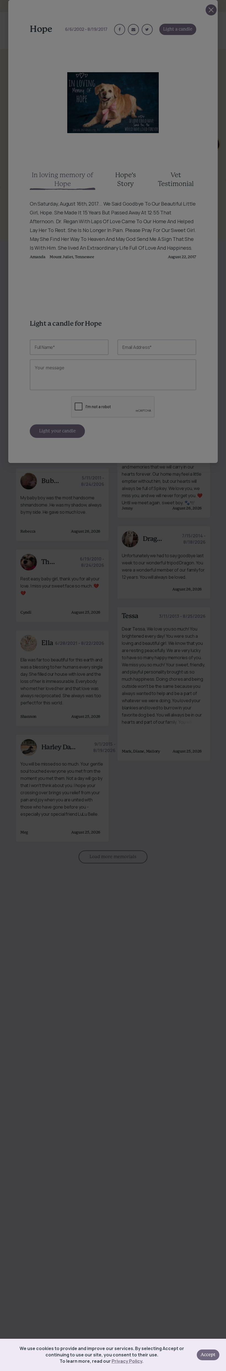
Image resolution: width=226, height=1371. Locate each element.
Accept (208, 1355)
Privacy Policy (127, 1361)
